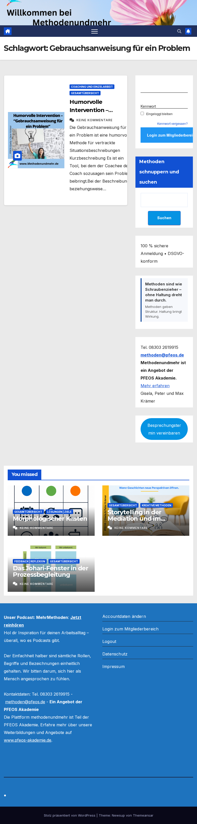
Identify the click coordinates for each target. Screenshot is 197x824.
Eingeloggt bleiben (159, 114)
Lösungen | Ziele (59, 511)
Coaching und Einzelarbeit (92, 86)
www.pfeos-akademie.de (27, 740)
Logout (109, 641)
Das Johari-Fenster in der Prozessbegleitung (50, 571)
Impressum (113, 666)
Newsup (118, 815)
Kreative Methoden (156, 505)
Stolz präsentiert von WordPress (70, 815)
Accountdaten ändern (124, 616)
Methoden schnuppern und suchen (159, 172)
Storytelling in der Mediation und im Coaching (134, 518)
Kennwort (148, 106)
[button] (179, 31)
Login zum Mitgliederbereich (130, 628)
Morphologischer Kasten (50, 518)
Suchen (164, 218)
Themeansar (143, 815)
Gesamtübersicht (85, 93)
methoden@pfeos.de (25, 701)
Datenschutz (114, 653)
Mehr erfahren (155, 385)
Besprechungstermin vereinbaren (164, 429)
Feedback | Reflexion (29, 561)
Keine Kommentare (94, 120)
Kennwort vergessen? (172, 123)
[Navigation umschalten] (94, 31)
